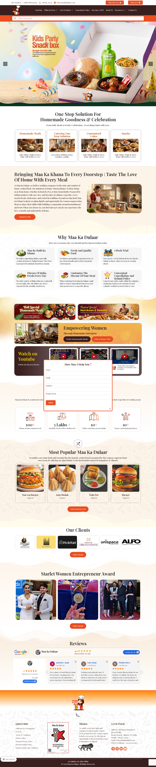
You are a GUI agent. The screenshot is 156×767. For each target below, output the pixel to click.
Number (49, 386)
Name (48, 370)
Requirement (51, 393)
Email (48, 378)
